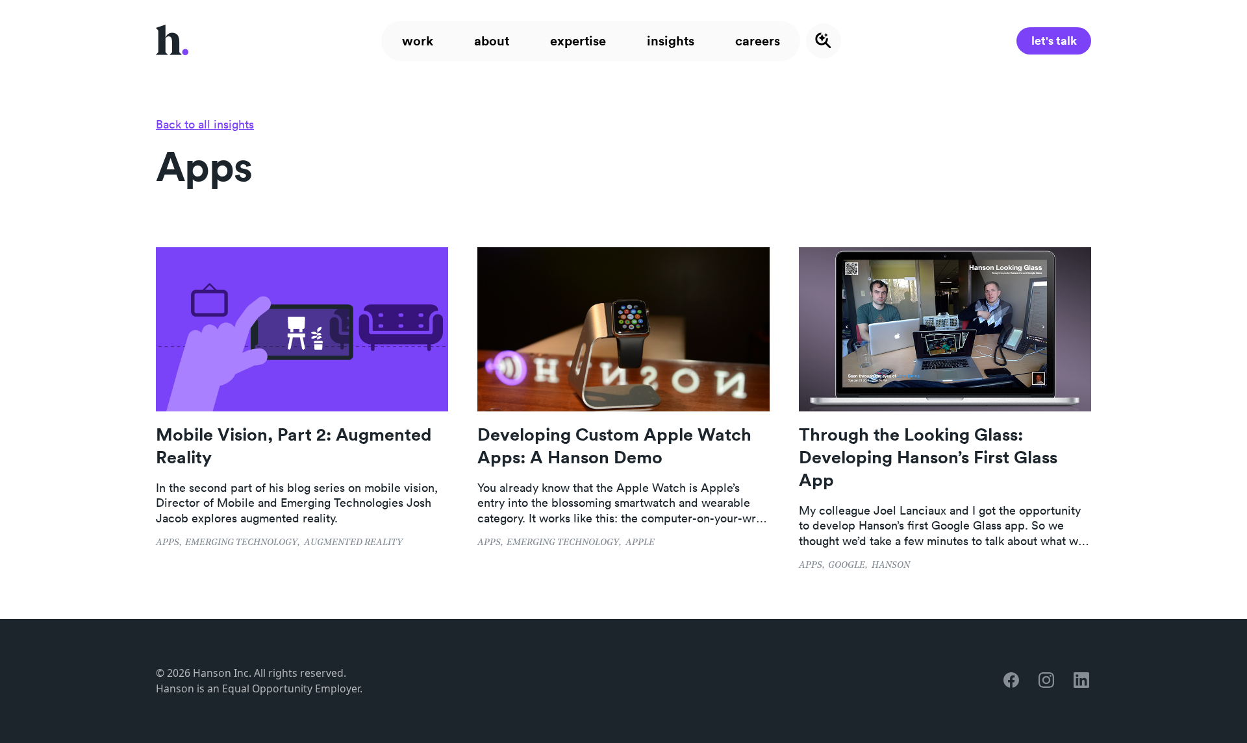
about (491, 40)
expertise (578, 40)
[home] (172, 41)
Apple (640, 543)
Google (846, 565)
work (417, 40)
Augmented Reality (353, 543)
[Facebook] (1012, 681)
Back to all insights (205, 124)
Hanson (891, 565)
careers (757, 40)
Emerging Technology (241, 543)
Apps (167, 543)
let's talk (1054, 40)
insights (670, 40)
